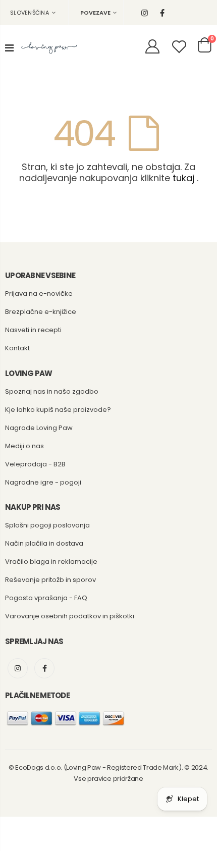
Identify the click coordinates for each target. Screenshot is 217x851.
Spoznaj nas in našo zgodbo (51, 391)
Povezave (95, 13)
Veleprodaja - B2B (35, 464)
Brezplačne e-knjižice (40, 311)
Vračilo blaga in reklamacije (51, 561)
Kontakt (17, 348)
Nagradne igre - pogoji (43, 482)
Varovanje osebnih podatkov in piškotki (69, 616)
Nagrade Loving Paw (39, 428)
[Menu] (9, 48)
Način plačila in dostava (44, 543)
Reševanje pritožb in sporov (50, 579)
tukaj (183, 178)
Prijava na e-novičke (39, 293)
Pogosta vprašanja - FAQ (46, 598)
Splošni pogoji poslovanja (47, 525)
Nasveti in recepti (33, 330)
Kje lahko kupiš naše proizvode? (58, 409)
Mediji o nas (24, 446)
